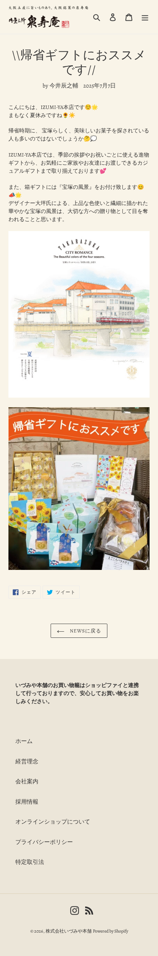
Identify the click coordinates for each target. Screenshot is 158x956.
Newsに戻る (84, 630)
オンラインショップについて (52, 822)
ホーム (24, 741)
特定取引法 (29, 862)
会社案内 (26, 781)
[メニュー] (145, 17)
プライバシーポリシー (44, 842)
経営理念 (26, 761)
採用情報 (26, 802)
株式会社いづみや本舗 (69, 931)
